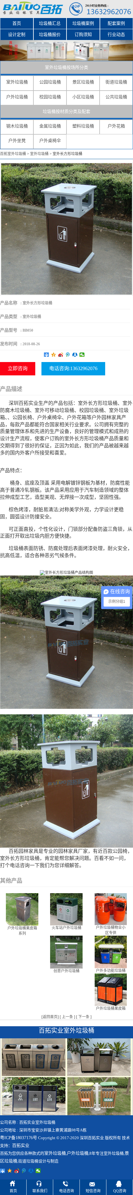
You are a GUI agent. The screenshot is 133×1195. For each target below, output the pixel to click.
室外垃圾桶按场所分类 (66, 67)
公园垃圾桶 (50, 82)
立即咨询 (18, 368)
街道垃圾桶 (116, 82)
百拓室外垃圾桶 (13, 154)
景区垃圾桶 (83, 82)
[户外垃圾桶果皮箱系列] (22, 909)
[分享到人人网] (75, 354)
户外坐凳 (17, 140)
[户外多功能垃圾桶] (111, 951)
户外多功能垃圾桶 (111, 971)
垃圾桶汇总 (50, 23)
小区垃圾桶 (83, 97)
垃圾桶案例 (83, 23)
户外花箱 (116, 126)
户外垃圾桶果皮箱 (111, 1008)
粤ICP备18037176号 (18, 1137)
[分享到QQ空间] (53, 354)
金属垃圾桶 (50, 126)
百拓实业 (20, 1145)
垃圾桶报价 (50, 34)
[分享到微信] (82, 354)
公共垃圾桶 (116, 97)
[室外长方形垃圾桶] (66, 228)
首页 (16, 23)
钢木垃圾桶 (17, 126)
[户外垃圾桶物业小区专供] (111, 908)
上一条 (67, 1017)
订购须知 (83, 34)
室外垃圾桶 (17, 82)
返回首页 (50, 1017)
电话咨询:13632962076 (73, 368)
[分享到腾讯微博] (68, 354)
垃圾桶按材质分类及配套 (66, 111)
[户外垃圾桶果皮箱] (111, 989)
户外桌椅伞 (50, 140)
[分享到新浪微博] (60, 354)
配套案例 (116, 23)
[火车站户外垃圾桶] (66, 909)
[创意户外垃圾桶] (66, 952)
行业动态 (116, 34)
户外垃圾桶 (17, 97)
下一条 (83, 1017)
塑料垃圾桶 (83, 126)
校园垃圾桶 (50, 97)
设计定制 (16, 34)
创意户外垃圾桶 (66, 971)
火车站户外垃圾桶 (66, 928)
